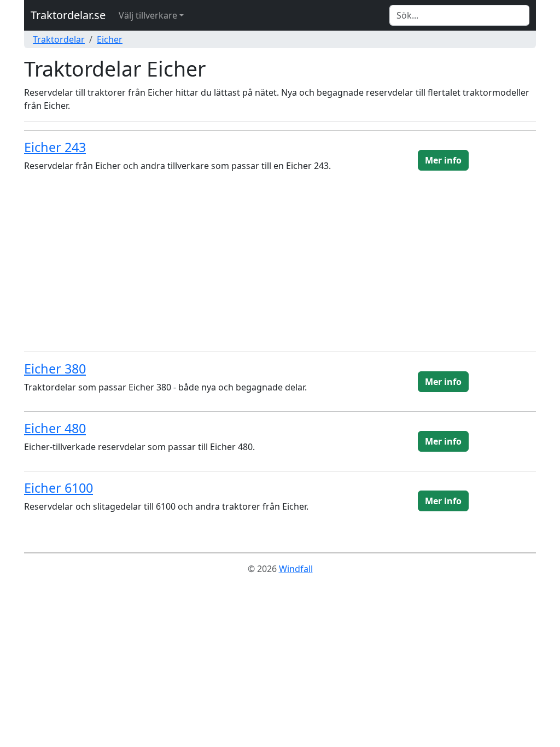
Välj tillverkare (148, 15)
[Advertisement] (280, 266)
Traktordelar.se (68, 15)
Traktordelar (59, 39)
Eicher (109, 39)
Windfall (296, 569)
